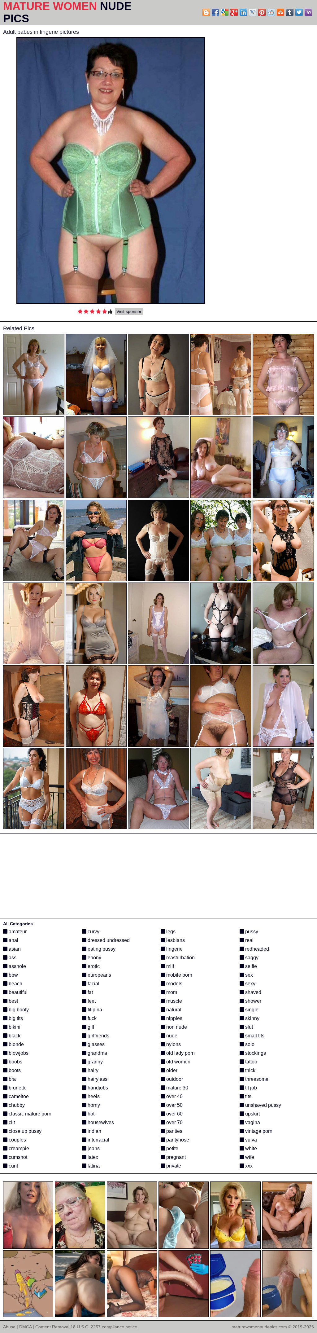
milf (169, 966)
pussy (251, 931)
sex (248, 975)
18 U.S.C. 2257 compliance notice (104, 1326)
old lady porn (180, 1053)
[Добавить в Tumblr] (289, 12)
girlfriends (97, 1035)
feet (91, 1001)
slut (248, 1027)
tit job (250, 1087)
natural (173, 1009)
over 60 (174, 1113)
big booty (18, 1009)
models (173, 983)
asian (14, 949)
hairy (92, 1070)
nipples (173, 1018)
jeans (93, 1148)
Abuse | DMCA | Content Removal (36, 1326)
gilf (90, 1027)
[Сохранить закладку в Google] (224, 12)
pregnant (175, 1157)
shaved (252, 992)
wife (249, 1157)
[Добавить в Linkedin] (243, 12)
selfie (250, 966)
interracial (97, 1139)
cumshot (17, 1157)
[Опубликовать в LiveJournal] (252, 12)
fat (89, 992)
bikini (13, 1027)
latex (92, 1157)
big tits (15, 1018)
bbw (12, 975)
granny (94, 1061)
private (173, 1165)
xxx (248, 1165)
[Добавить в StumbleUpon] (280, 12)
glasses (95, 1044)
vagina (252, 1122)
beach (14, 983)
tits (247, 1096)
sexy (249, 983)
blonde (15, 1044)
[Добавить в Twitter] (299, 12)
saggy (251, 957)
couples (16, 1139)
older (171, 1070)
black (13, 1035)
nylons (173, 1044)
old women (177, 1061)
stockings (255, 1053)
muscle (173, 1001)
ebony (93, 957)
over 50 (174, 1105)
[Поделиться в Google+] (234, 12)
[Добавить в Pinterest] (262, 12)
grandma (96, 1053)
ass (11, 957)
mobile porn (178, 975)
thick (249, 1070)
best (12, 1001)
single (251, 1009)
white (250, 1148)
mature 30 (176, 1087)
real (249, 940)
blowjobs (17, 1053)
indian (93, 1131)
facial (92, 983)
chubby (16, 1105)
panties (173, 1131)
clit (11, 1122)
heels (93, 1096)
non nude (176, 1027)
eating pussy (100, 949)
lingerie (174, 949)
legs (170, 931)
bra (11, 1079)
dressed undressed (108, 940)
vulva (250, 1139)
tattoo (250, 1061)
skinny (251, 1018)
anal (12, 940)
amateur (17, 931)
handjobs (97, 1087)
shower (252, 1001)
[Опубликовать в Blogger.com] (206, 12)
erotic (93, 966)
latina (93, 1165)
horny (93, 1105)
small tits (254, 1035)
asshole (16, 966)
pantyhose (177, 1139)
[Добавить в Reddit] (271, 12)
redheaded (256, 949)
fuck (91, 1018)
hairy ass (96, 1079)
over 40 (174, 1096)
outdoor (174, 1079)
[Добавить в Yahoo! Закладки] (308, 12)
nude (171, 1035)
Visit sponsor (128, 311)
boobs (14, 1061)
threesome (256, 1079)
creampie (18, 1148)
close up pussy (24, 1131)
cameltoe (18, 1096)
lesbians (175, 940)
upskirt (252, 1113)
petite (171, 1148)
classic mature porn (29, 1113)
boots (14, 1070)
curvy (92, 931)
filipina (94, 1009)
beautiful (17, 992)
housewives (100, 1122)
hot (90, 1113)
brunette (17, 1087)
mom (171, 992)
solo (249, 1044)
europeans (98, 975)
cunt (12, 1165)
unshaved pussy (262, 1105)
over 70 (174, 1122)
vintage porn (258, 1131)
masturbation (180, 957)
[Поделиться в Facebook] (215, 12)
